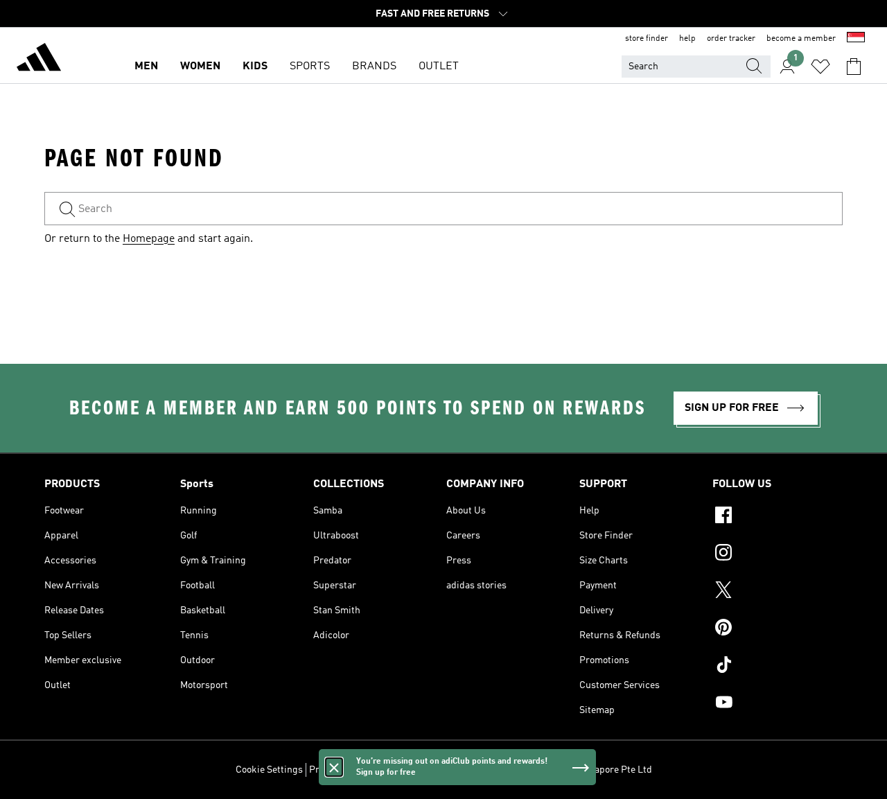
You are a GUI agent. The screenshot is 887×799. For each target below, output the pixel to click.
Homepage (149, 239)
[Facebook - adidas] (777, 517)
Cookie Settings (269, 770)
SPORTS (310, 66)
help (687, 39)
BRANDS (374, 66)
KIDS (255, 66)
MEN (146, 66)
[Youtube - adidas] (777, 704)
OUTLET (439, 66)
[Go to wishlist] (820, 66)
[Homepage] (39, 59)
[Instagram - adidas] (777, 554)
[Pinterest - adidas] (777, 629)
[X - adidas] (777, 592)
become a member (801, 39)
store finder (646, 39)
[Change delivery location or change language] (855, 39)
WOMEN (200, 66)
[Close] (334, 767)
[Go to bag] (853, 66)
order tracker (731, 39)
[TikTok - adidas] (777, 666)
